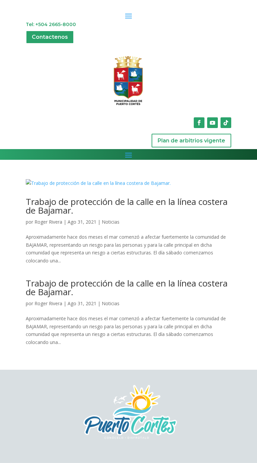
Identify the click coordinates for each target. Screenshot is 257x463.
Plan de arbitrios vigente (191, 140)
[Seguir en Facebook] (199, 122)
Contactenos (50, 37)
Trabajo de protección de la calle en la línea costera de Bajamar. (127, 206)
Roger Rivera (48, 222)
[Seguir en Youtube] (212, 122)
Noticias (110, 222)
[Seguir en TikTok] (226, 122)
